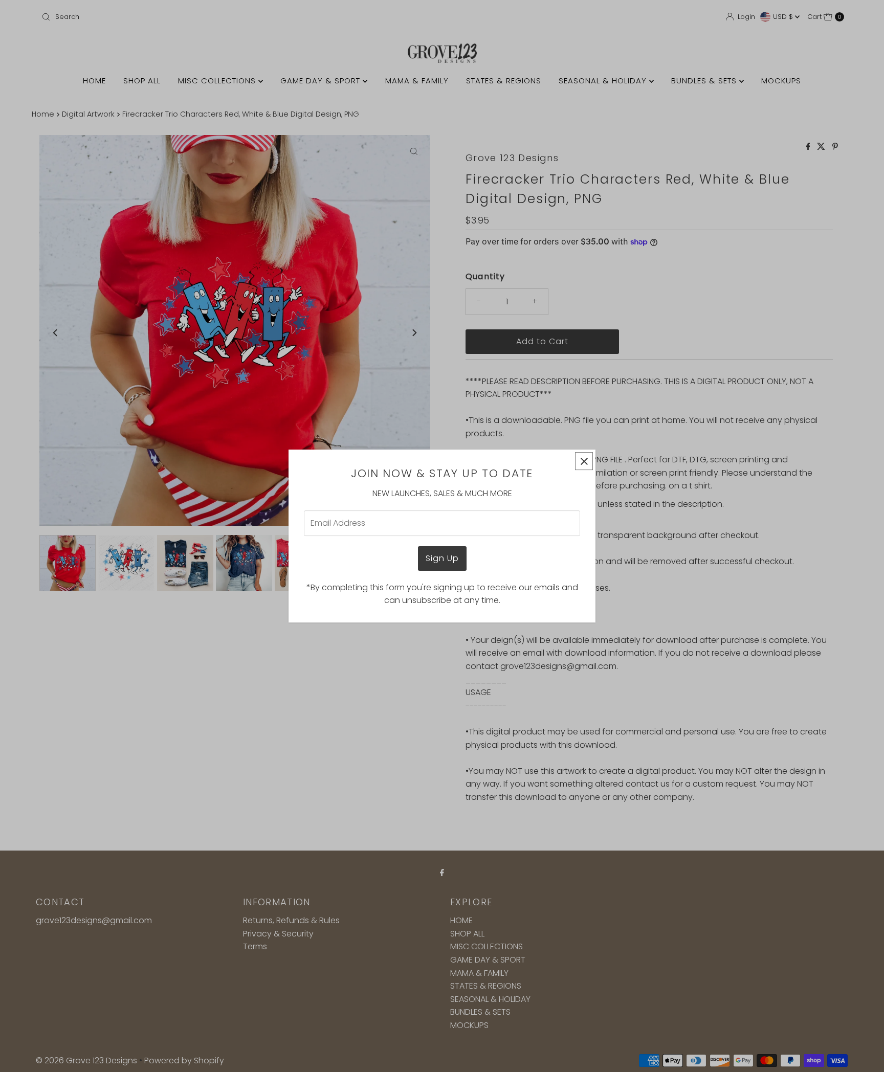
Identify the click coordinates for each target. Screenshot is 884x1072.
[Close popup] (584, 461)
